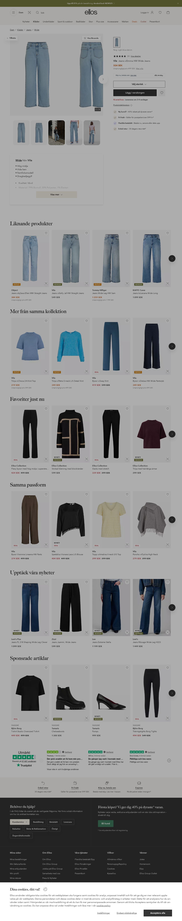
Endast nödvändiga (127, 913)
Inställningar (103, 913)
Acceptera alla (157, 913)
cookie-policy (103, 905)
